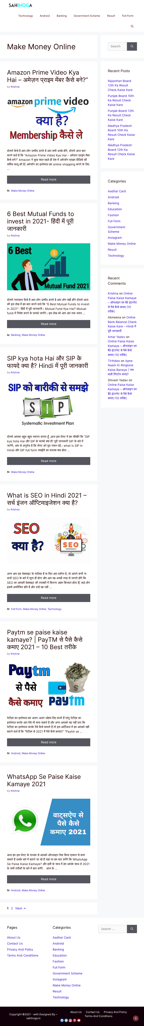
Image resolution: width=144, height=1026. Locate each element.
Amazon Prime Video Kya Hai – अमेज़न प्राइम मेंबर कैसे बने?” (47, 76)
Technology (25, 15)
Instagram (115, 237)
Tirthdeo (114, 361)
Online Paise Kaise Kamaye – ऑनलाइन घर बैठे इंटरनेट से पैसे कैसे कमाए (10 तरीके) (122, 302)
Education (115, 209)
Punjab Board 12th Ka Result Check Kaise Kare (121, 115)
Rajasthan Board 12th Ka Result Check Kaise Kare (120, 85)
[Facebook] (62, 1020)
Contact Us (15, 943)
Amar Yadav (116, 337)
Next (20, 908)
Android (45, 15)
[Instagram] (70, 1020)
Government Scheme (87, 15)
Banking (62, 15)
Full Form (127, 15)
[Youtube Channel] (79, 1020)
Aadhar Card (117, 191)
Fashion (113, 215)
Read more (48, 179)
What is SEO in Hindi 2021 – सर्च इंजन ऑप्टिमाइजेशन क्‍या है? (47, 499)
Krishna (113, 293)
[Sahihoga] (20, 5)
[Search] (132, 46)
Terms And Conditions (22, 955)
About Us (13, 937)
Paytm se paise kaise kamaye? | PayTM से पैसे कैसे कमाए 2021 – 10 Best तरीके (44, 639)
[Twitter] (66, 1020)
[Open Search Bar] (132, 26)
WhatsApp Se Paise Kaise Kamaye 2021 (44, 780)
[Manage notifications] (136, 1018)
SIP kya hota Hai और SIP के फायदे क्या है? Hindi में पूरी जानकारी (47, 361)
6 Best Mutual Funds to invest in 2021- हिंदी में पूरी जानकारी (40, 221)
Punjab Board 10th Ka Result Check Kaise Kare (121, 100)
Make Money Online (22, 190)
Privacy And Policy (20, 949)
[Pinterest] (74, 1020)
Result (111, 15)
